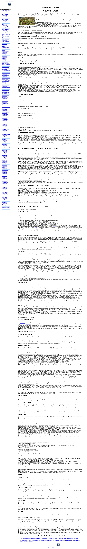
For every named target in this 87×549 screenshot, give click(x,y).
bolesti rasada (22, 323)
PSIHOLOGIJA (52, 540)
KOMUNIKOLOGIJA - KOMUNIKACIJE (31, 538)
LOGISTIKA (51, 538)
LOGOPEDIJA (55, 538)
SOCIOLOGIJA (77, 540)
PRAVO (66, 539)
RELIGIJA (73, 540)
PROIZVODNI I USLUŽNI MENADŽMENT (38, 540)
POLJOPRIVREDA (48, 539)
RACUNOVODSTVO (68, 540)
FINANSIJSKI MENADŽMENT (41, 537)
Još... (6, 208)
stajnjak (54, 226)
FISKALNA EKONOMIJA (48, 537)
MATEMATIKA (76, 538)
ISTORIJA (78, 537)
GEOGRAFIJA (57, 537)
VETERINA (21, 541)
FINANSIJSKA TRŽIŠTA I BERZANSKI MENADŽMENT (28, 537)
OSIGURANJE (27, 539)
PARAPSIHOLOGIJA (32, 539)
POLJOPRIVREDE (6, 10)
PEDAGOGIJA (37, 539)
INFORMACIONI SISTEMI (62, 537)
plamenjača (28, 324)
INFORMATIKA (69, 537)
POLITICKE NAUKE (43, 539)
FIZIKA (53, 537)
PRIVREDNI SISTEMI (29, 540)
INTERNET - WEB (73, 537)
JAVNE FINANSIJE (23, 538)
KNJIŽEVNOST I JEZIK (46, 538)
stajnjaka (36, 227)
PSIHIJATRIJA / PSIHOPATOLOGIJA (60, 540)
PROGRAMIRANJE (47, 540)
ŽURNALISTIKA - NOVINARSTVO (28, 541)
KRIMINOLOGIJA (39, 538)
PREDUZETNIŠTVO (23, 540)
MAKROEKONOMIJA (67, 538)
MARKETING (72, 538)
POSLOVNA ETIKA (62, 539)
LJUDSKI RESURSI (60, 538)
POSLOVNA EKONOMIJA (55, 539)
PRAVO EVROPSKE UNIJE (71, 539)
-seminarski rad (5, 12)
